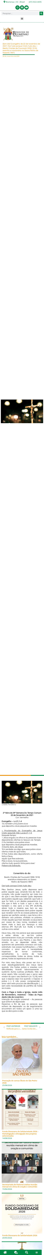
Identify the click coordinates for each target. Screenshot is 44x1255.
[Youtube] (26, 7)
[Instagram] (17, 7)
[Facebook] (22, 7)
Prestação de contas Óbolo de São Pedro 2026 (19, 1081)
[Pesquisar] (41, 13)
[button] (22, 18)
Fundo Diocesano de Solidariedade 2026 (19, 1235)
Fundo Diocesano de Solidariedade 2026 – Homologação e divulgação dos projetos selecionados (20, 1133)
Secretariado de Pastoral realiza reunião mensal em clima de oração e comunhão (19, 1185)
